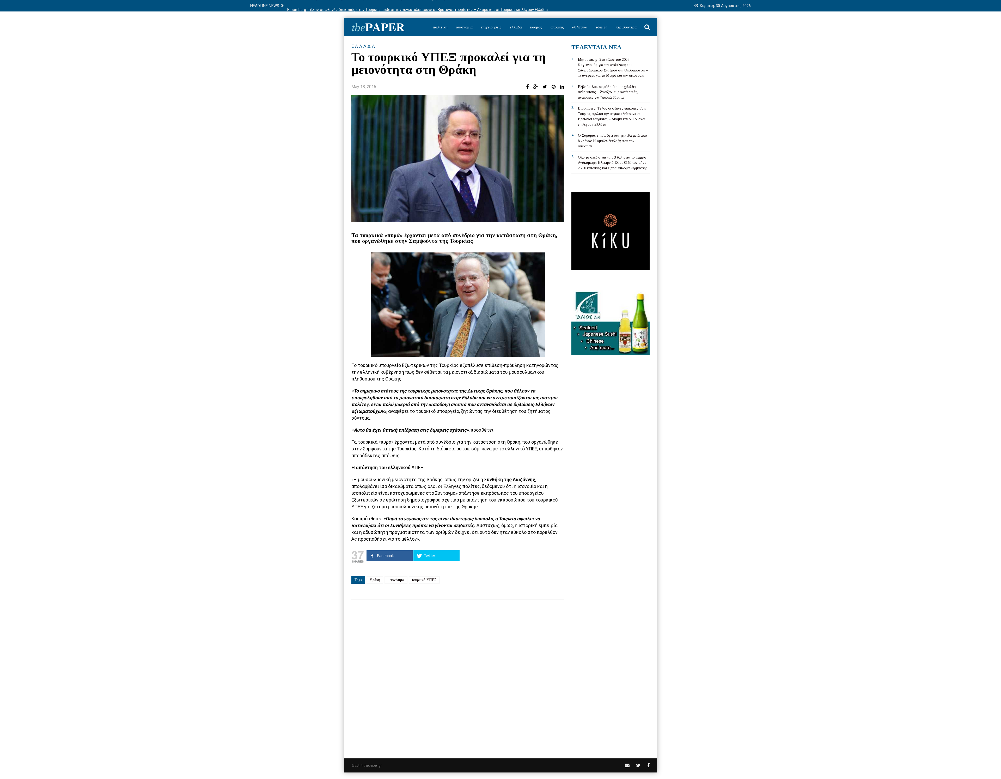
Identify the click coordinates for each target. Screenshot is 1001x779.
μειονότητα (396, 580)
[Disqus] (457, 675)
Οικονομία (464, 27)
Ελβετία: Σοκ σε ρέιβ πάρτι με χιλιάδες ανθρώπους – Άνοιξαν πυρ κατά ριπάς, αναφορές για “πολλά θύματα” (608, 92)
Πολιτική (440, 27)
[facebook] (648, 765)
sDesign (601, 27)
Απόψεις (557, 27)
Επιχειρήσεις (491, 27)
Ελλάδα (516, 27)
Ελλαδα (363, 46)
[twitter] (638, 765)
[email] (627, 765)
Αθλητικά (579, 27)
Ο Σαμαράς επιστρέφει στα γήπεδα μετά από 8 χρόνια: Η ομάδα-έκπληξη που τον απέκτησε (612, 141)
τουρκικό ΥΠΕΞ (424, 580)
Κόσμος (536, 27)
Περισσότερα (626, 27)
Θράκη (375, 580)
